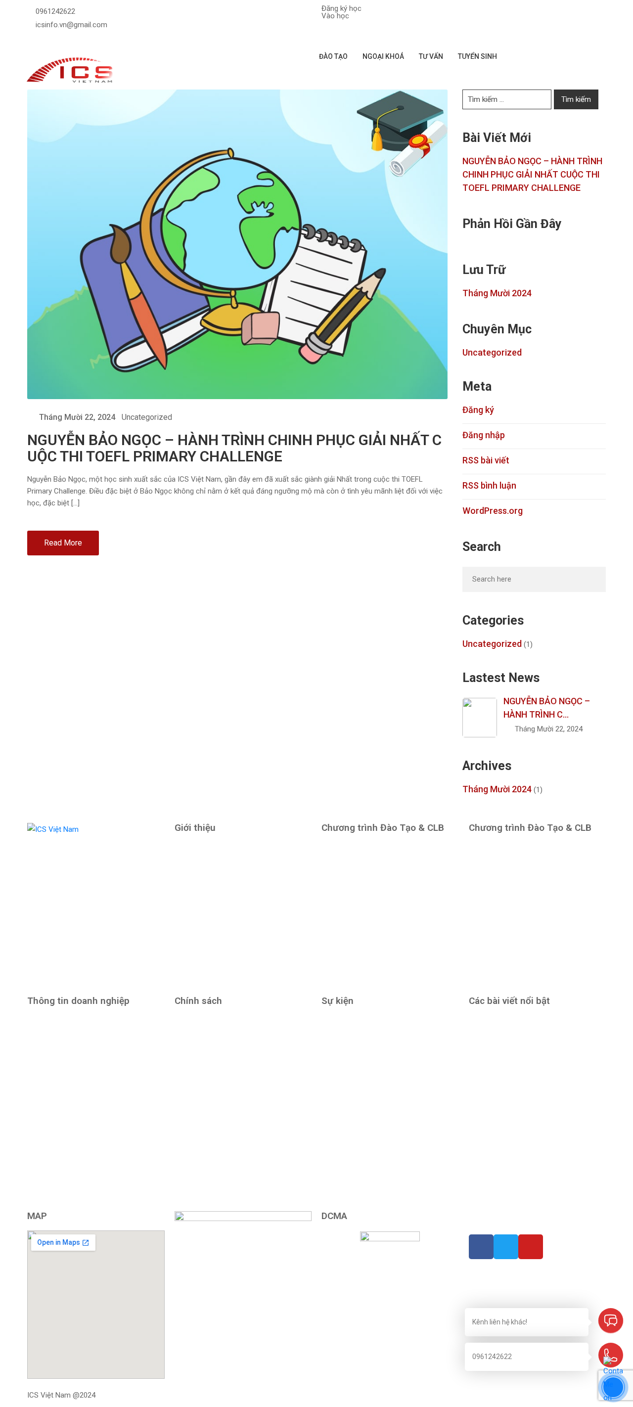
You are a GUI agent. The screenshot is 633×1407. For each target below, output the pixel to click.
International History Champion (371, 1064)
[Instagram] (52, 38)
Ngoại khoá (383, 56)
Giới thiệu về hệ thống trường (222, 913)
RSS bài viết (485, 460)
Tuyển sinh (477, 56)
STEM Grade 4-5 (347, 957)
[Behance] (508, 1218)
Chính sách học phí (205, 1064)
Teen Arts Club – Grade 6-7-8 (516, 957)
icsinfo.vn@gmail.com (71, 24)
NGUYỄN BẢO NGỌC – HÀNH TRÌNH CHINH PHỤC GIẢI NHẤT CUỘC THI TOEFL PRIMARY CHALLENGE (234, 448)
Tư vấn (431, 56)
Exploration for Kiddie (356, 869)
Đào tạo (333, 56)
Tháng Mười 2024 (497, 293)
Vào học (335, 15)
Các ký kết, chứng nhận (212, 935)
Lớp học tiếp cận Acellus (361, 1043)
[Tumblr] (501, 1218)
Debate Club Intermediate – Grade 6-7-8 (533, 935)
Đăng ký (478, 410)
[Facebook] (44, 38)
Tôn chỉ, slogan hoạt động (217, 869)
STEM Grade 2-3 (347, 913)
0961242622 (55, 11)
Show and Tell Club (352, 891)
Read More (63, 542)
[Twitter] (30, 38)
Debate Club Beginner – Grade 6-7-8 (527, 913)
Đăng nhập (483, 435)
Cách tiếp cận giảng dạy (213, 848)
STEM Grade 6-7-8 (499, 891)
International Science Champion (373, 1108)
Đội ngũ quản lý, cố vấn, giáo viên (228, 891)
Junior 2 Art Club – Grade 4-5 (516, 869)
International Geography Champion (377, 1086)
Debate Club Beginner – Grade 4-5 (376, 978)
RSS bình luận (489, 485)
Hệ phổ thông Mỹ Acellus (362, 848)
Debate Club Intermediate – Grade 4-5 (530, 848)
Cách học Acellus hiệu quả (515, 1054)
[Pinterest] (37, 38)
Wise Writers (341, 1021)
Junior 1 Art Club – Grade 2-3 (368, 935)
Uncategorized (147, 417)
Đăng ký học (341, 8)
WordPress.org (492, 510)
